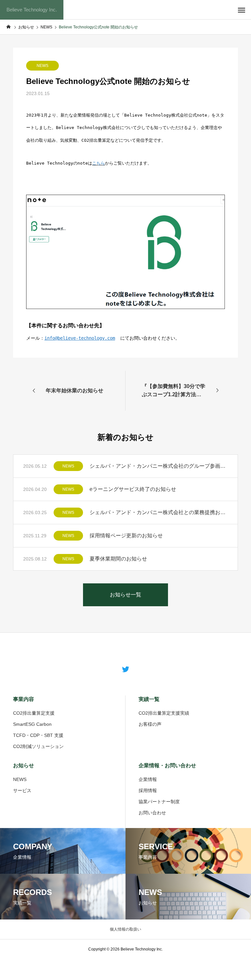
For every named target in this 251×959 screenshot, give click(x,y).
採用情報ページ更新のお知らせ (126, 535)
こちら (98, 163)
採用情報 (148, 790)
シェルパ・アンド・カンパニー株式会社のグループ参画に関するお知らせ (159, 466)
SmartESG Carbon (32, 724)
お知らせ (23, 765)
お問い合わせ (152, 812)
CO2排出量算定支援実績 (164, 713)
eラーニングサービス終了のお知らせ (133, 489)
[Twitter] (125, 669)
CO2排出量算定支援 (34, 713)
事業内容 (23, 699)
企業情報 (148, 779)
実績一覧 (149, 699)
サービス (22, 790)
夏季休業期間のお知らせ (118, 558)
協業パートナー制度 (159, 801)
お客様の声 (150, 724)
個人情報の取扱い (125, 929)
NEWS (42, 65)
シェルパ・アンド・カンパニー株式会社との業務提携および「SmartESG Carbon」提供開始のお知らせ (159, 512)
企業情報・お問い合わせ (167, 765)
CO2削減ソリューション (38, 746)
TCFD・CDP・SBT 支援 (38, 735)
